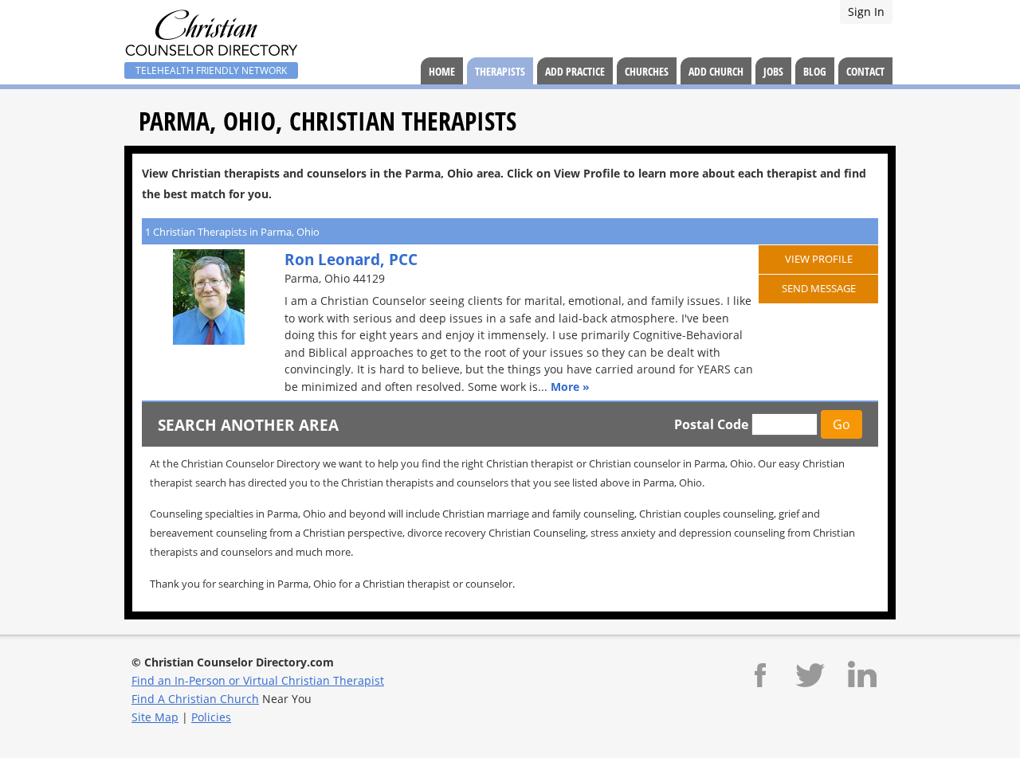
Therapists (500, 71)
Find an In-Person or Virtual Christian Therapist (257, 680)
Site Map (154, 717)
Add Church (715, 71)
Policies (211, 717)
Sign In (866, 11)
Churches (647, 71)
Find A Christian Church (195, 698)
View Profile (819, 259)
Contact (865, 71)
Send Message (819, 288)
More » (570, 386)
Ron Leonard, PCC (351, 259)
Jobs (773, 71)
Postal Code (711, 424)
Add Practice (575, 71)
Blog (814, 71)
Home (442, 71)
